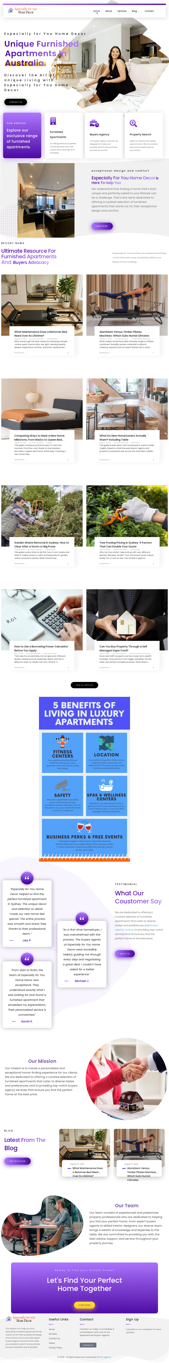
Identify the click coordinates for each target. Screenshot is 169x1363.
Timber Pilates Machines (141, 339)
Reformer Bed (52, 339)
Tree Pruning (135, 550)
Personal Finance (50, 653)
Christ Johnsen (38, 339)
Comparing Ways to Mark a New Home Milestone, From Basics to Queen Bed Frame (39, 439)
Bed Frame (136, 443)
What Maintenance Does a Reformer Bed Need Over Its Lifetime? (87, 1172)
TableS (49, 443)
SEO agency (105, 1357)
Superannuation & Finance (140, 653)
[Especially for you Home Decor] (22, 10)
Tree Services (50, 550)
